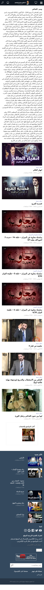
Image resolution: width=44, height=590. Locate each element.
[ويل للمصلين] (35, 518)
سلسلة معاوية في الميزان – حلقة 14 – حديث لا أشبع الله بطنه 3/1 (23, 238)
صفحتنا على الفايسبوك (21, 571)
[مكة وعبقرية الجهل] (35, 506)
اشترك (39, 550)
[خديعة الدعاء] (35, 495)
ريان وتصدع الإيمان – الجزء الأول (17, 470)
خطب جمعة (39, 167)
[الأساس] (35, 461)
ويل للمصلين (20, 514)
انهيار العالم (37, 170)
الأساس (21, 458)
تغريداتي (39, 574)
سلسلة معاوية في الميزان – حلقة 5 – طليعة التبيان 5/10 (22, 274)
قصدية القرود (36, 203)
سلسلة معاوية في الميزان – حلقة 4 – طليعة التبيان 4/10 (24, 311)
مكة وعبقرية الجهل (18, 503)
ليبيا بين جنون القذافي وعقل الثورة (28, 416)
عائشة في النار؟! (35, 346)
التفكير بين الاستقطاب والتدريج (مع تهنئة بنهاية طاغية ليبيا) (24, 381)
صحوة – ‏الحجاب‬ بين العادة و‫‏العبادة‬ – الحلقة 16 (17, 483)
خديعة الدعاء (20, 492)
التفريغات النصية (37, 271)
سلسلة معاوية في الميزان (35, 234)
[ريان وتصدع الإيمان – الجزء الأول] (35, 473)
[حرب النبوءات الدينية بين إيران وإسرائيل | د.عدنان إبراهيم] (28, 435)
